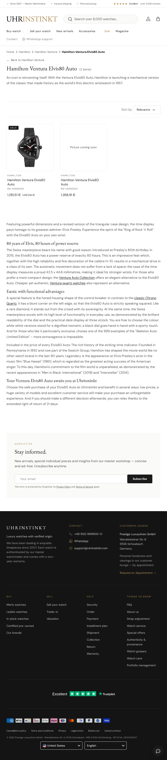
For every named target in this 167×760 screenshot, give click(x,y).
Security (92, 604)
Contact (12, 39)
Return (91, 647)
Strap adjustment (138, 619)
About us (133, 612)
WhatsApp (81, 541)
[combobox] (100, 19)
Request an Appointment (136, 573)
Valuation (53, 619)
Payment (92, 619)
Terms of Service (84, 486)
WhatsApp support (39, 39)
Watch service (136, 626)
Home (10, 52)
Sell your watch (40, 31)
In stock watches (18, 619)
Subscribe (140, 479)
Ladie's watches (17, 612)
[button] (158, 18)
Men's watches (16, 604)
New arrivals (64, 31)
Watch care (134, 658)
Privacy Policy (63, 486)
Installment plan (97, 626)
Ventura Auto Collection (77, 277)
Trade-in (52, 612)
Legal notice (77, 730)
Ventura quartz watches (68, 283)
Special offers (136, 633)
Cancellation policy (16, 730)
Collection (93, 639)
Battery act (94, 730)
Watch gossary (137, 651)
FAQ (129, 604)
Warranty (93, 653)
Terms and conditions (42, 730)
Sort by (126, 109)
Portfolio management (141, 665)
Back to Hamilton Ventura (25, 60)
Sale (107, 31)
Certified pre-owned (20, 626)
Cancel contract (112, 730)
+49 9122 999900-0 (88, 534)
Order (90, 612)
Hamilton (24, 52)
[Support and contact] (158, 751)
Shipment (93, 633)
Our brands (14, 633)
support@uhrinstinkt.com (91, 548)
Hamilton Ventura (46, 52)
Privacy (62, 730)
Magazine (122, 31)
